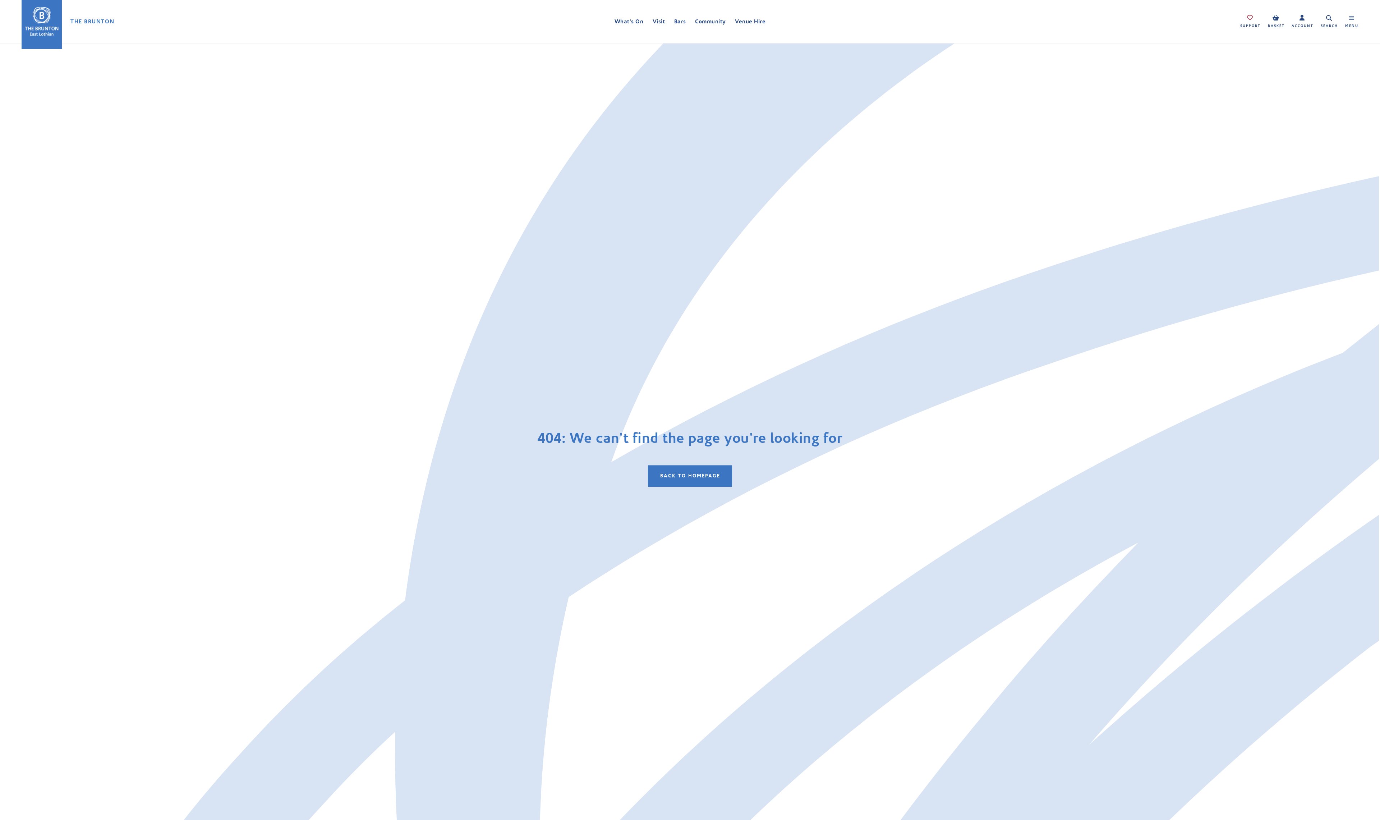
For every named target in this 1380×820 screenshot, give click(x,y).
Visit (659, 21)
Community (710, 21)
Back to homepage (690, 476)
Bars (680, 21)
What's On (629, 21)
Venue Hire (750, 21)
